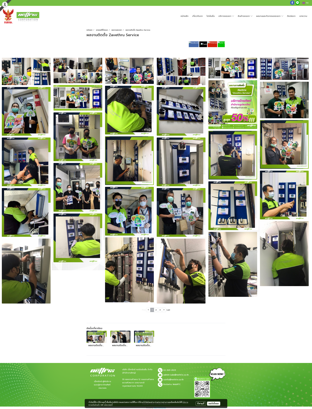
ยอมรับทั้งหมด (214, 403)
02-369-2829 (169, 370)
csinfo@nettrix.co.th (173, 379)
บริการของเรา (225, 16)
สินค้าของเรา (244, 16)
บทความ (303, 16)
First (144, 310)
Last (168, 310)
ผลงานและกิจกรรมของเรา (268, 16)
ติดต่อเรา (291, 16)
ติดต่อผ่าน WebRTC (172, 384)
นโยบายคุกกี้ (108, 405)
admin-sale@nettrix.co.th (176, 374)
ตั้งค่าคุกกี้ (200, 403)
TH (306, 2)
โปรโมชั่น (211, 16)
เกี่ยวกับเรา (197, 16)
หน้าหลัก (184, 16)
